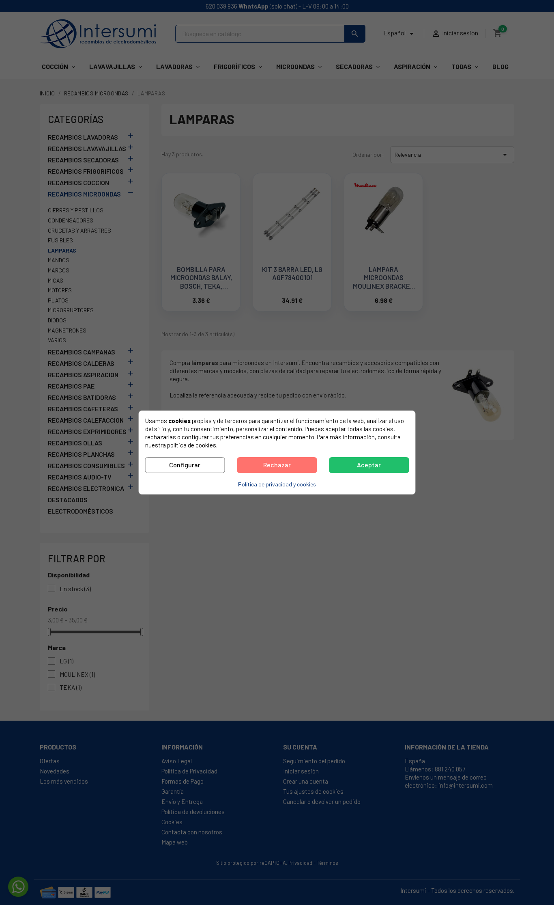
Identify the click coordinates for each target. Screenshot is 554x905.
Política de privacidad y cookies (277, 484)
